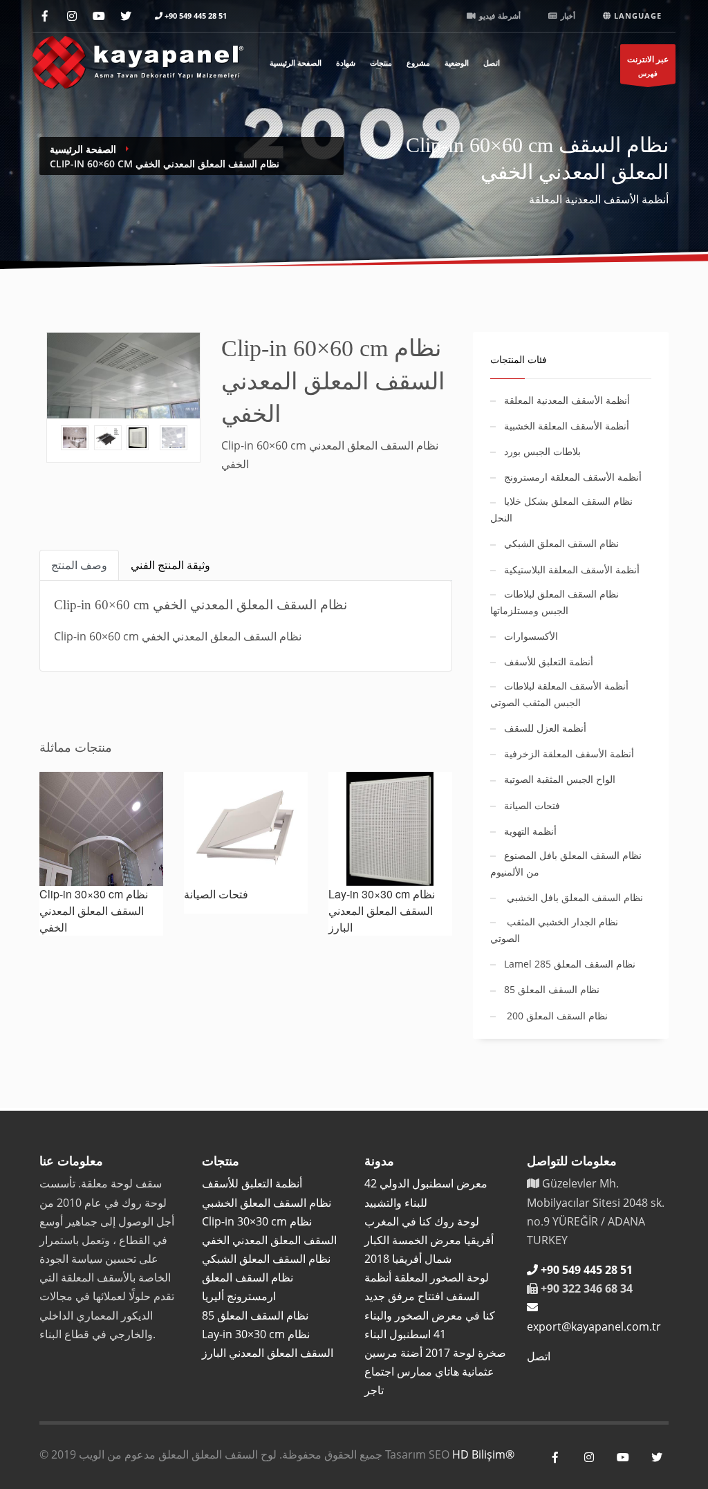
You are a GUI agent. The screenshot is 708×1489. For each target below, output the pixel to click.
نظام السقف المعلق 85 (255, 1315)
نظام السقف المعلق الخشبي (266, 1202)
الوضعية (457, 62)
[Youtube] (98, 16)
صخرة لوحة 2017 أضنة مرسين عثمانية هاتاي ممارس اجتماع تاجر (435, 1371)
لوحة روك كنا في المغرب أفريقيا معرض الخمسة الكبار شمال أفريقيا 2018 (429, 1240)
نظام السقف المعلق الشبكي (266, 1258)
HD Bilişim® (483, 1454)
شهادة (345, 62)
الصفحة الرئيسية (296, 62)
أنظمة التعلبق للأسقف (252, 1183)
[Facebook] (44, 16)
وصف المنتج (79, 565)
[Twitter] (125, 16)
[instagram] (71, 16)
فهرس (648, 65)
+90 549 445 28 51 (196, 15)
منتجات (381, 62)
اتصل (491, 62)
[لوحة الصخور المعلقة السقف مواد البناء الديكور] (137, 59)
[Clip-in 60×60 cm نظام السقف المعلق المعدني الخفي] (123, 375)
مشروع (418, 62)
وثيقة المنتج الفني (170, 565)
